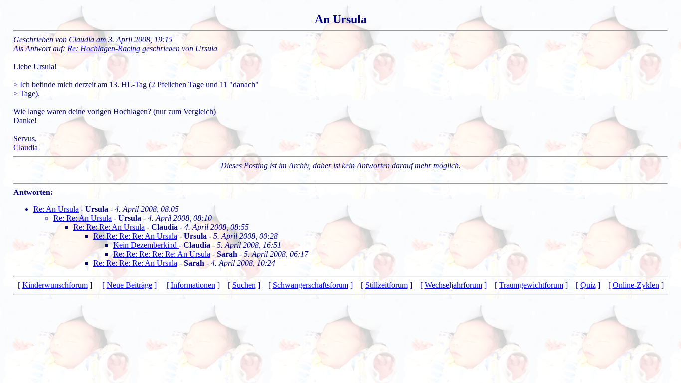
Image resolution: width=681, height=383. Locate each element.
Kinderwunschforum (55, 285)
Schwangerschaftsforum (310, 285)
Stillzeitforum (386, 285)
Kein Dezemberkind (146, 245)
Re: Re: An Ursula (82, 218)
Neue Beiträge (129, 285)
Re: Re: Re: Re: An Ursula (135, 236)
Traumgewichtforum (531, 285)
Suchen (244, 285)
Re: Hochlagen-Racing (103, 48)
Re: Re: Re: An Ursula (109, 227)
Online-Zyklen (636, 285)
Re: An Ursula (56, 209)
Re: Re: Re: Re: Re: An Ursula (161, 254)
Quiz (588, 285)
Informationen (193, 285)
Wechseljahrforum (453, 285)
